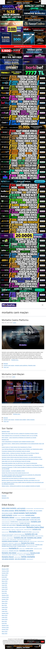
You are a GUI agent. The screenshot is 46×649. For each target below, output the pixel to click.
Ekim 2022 (4, 621)
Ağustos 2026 (5, 569)
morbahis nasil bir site (24, 541)
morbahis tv (14, 548)
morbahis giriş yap (31, 534)
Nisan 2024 (4, 603)
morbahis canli (36, 521)
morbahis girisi (36, 529)
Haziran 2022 (5, 629)
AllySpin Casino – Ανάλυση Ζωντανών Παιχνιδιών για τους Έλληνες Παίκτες (20, 453)
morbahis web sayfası (5, 550)
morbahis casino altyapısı (8, 527)
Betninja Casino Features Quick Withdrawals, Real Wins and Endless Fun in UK (21, 480)
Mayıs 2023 (4, 615)
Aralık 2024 (4, 587)
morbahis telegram (21, 546)
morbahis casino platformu (21, 365)
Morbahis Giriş (5, 439)
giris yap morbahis (38, 510)
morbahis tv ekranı (22, 548)
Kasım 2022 (4, 619)
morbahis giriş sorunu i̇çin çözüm (19, 534)
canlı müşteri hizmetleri (29, 508)
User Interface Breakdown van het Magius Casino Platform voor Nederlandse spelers (22, 449)
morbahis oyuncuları (5, 543)
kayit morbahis (30, 513)
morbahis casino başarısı (20, 527)
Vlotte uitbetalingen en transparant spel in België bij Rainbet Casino (18, 441)
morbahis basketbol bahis (6, 521)
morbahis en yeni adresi (19, 529)
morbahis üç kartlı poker (22, 554)
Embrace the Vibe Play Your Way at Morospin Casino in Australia (17, 455)
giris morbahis (29, 510)
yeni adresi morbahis (8, 559)
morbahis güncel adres (7, 535)
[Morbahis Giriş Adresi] (9, 305)
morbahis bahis (35, 517)
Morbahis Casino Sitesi (35, 527)
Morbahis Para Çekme (27, 543)
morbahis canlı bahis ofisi (6, 523)
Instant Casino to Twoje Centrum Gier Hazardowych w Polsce (16, 447)
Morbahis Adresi (6, 431)
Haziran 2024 (5, 599)
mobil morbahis (7, 515)
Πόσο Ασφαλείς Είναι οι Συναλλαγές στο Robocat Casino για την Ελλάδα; (20, 435)
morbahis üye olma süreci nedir (6, 554)
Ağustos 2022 (5, 625)
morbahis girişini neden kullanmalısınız (8, 534)
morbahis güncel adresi (16, 535)
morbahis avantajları (25, 517)
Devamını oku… (15, 360)
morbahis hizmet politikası (39, 535)
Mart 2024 (4, 605)
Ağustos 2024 (5, 595)
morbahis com (13, 529)
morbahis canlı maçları (8, 365)
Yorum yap (6, 367)
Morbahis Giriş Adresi (27, 531)
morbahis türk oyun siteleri (38, 548)
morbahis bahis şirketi (35, 519)
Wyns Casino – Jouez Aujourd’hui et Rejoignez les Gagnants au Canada (19, 437)
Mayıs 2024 (4, 601)
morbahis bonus (14, 521)
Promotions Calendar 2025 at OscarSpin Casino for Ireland (16, 451)
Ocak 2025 (4, 585)
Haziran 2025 (5, 579)
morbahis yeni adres (26, 550)
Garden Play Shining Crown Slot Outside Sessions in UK (15, 472)
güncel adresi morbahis (7, 513)
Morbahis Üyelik (35, 553)
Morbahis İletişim (30, 554)
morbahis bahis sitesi (23, 519)
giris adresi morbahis (8, 510)
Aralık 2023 (4, 611)
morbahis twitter (29, 548)
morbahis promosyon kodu (18, 544)
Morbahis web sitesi (14, 550)
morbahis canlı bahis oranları (14, 523)
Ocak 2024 (4, 609)
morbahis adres (29, 515)
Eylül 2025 (4, 577)
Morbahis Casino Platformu (15, 320)
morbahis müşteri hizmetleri (10, 541)
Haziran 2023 (5, 613)
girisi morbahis (20, 510)
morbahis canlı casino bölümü (9, 525)
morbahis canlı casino (25, 523)
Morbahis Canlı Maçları (13, 374)
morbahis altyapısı (17, 517)
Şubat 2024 (4, 607)
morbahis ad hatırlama (21, 515)
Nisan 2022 (4, 633)
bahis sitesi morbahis (9, 508)
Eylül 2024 (4, 593)
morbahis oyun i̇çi (11, 543)
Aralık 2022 (4, 617)
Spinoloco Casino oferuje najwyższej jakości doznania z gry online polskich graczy (21, 457)
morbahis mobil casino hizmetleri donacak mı (24, 539)
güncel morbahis (19, 513)
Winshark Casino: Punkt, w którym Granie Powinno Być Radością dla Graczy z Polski (22, 459)
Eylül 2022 (4, 623)
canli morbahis (21, 508)
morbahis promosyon (7, 544)
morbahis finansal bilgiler (28, 529)
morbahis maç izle (20, 537)
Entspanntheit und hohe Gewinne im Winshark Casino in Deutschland (18, 478)
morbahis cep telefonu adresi (6, 529)
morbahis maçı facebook (5, 539)
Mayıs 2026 (4, 575)
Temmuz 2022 (5, 627)
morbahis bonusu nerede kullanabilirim (24, 521)
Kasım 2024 (5, 589)
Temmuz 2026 (5, 571)
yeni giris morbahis (20, 559)
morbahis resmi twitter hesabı (30, 544)
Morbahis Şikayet (8, 557)
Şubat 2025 (4, 583)
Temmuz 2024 (5, 597)
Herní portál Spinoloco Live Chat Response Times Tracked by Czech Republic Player (22, 465)
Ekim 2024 (4, 591)
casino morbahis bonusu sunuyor (39, 508)
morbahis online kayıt (40, 541)
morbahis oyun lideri (17, 543)
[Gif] (23, 127)
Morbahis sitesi (32, 365)
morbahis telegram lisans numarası (32, 546)
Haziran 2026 (5, 573)
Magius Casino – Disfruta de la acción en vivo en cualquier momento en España (21, 486)
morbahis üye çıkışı (15, 554)
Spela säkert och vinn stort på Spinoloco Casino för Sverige (16, 461)
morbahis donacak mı (29, 559)
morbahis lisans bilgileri (20, 419)
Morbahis (5, 363)
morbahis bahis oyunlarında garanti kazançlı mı (9, 519)
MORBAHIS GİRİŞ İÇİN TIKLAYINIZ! (23, 46)
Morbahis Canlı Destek (23, 525)
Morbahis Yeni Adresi (9, 553)
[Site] (23, 77)
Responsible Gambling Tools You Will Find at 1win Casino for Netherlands (19, 463)
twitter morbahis (31, 419)
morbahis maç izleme (34, 537)
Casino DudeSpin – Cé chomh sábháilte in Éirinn (13, 470)
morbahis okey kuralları (33, 541)
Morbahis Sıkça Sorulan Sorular (9, 546)
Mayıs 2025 (4, 581)
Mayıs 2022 (4, 631)
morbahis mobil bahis (13, 539)
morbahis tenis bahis (5, 548)
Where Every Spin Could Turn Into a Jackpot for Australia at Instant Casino (19, 433)
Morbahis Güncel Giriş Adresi (28, 535)
